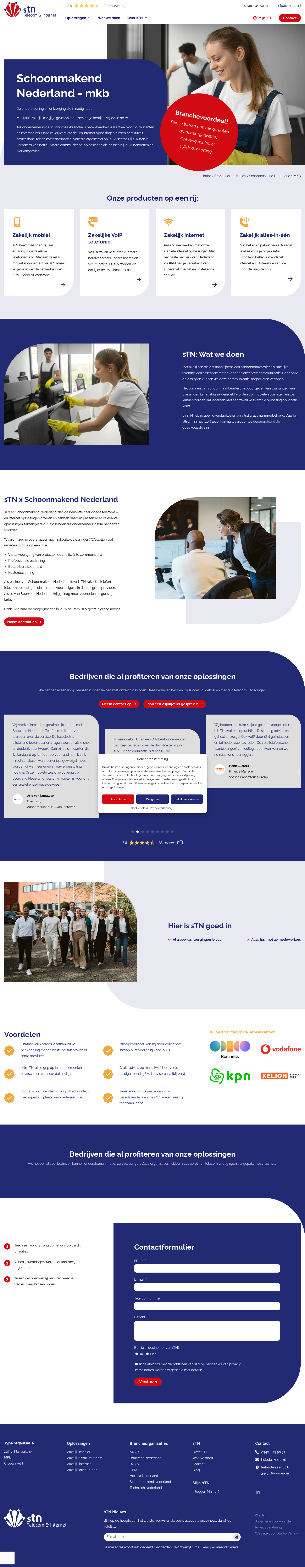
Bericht (139, 1317)
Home (206, 176)
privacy (234, 1364)
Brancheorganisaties (230, 176)
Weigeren (152, 799)
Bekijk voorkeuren (186, 799)
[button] (298, 770)
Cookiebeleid (139, 808)
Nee (153, 1354)
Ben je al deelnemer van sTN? (156, 1348)
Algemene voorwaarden (274, 1521)
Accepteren (118, 799)
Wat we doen (109, 18)
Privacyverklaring (161, 808)
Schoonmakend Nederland (269, 176)
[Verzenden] (236, 1537)
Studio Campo (288, 1533)
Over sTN (135, 18)
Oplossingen (75, 18)
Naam (139, 1261)
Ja (141, 1354)
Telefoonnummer (147, 1298)
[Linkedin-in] (257, 1492)
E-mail (139, 1279)
